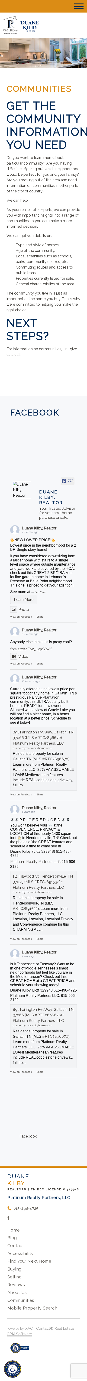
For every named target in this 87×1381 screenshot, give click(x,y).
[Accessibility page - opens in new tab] (20, 1350)
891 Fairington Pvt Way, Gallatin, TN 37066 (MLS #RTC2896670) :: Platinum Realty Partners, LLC (43, 738)
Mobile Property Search (32, 1308)
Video (23, 656)
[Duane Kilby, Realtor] (22, 490)
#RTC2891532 (25, 908)
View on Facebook (21, 616)
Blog (12, 1237)
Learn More (23, 599)
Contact (15, 1245)
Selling (14, 1276)
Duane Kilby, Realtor (39, 528)
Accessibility (20, 1253)
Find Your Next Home (29, 1261)
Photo (24, 609)
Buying (14, 1269)
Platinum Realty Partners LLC (35, 861)
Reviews (16, 1284)
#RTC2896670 (55, 759)
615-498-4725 (25, 1208)
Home (13, 1230)
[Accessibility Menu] (13, 1369)
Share (39, 616)
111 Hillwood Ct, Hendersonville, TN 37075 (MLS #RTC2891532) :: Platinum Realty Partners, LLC (43, 882)
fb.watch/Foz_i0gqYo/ (30, 649)
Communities (20, 1300)
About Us (17, 1292)
